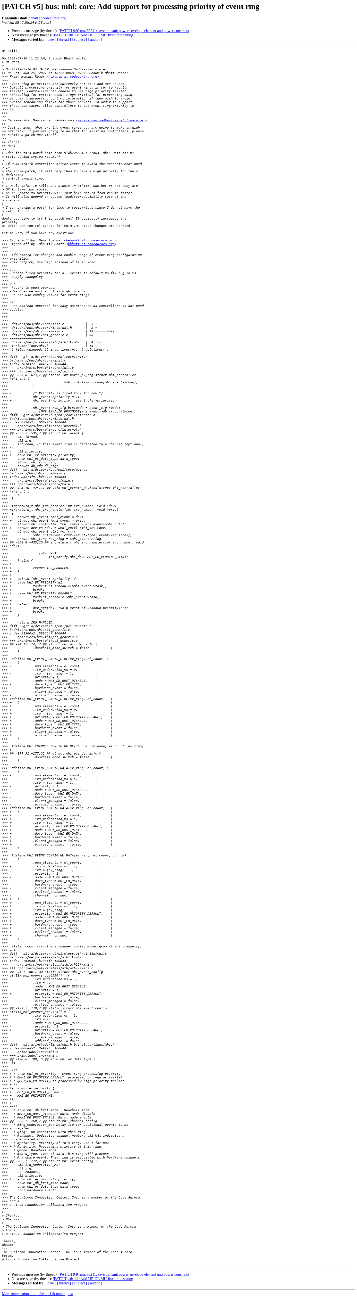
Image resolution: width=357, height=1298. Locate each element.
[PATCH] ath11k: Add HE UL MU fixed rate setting (93, 35)
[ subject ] (79, 39)
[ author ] (95, 39)
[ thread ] (64, 39)
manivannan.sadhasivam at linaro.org (112, 120)
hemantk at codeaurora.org (73, 76)
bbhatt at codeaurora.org (47, 18)
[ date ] (50, 39)
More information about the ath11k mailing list (37, 1294)
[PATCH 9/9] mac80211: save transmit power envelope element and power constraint (124, 31)
